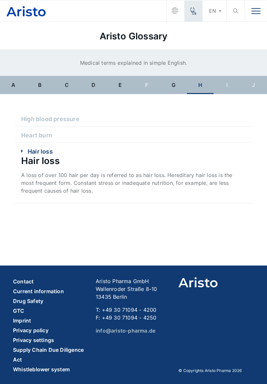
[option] (13, 84)
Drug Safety (28, 301)
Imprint (22, 320)
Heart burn (36, 135)
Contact (23, 281)
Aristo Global (175, 11)
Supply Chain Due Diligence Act (48, 355)
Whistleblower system (41, 369)
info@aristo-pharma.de (125, 330)
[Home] (83, 11)
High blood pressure (50, 119)
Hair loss (40, 151)
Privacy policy (31, 330)
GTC (18, 311)
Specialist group (193, 11)
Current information (38, 291)
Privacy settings (33, 340)
